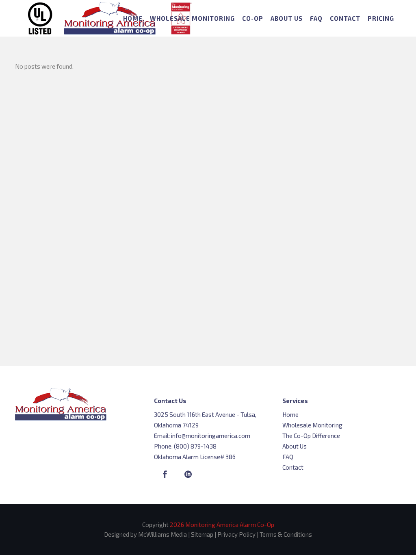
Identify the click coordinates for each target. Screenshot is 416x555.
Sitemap (202, 534)
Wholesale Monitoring (312, 425)
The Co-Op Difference (311, 435)
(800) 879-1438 (195, 446)
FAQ (287, 456)
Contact (292, 467)
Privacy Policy (236, 534)
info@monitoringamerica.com (210, 435)
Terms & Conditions (286, 534)
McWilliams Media (162, 534)
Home (290, 414)
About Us (294, 446)
